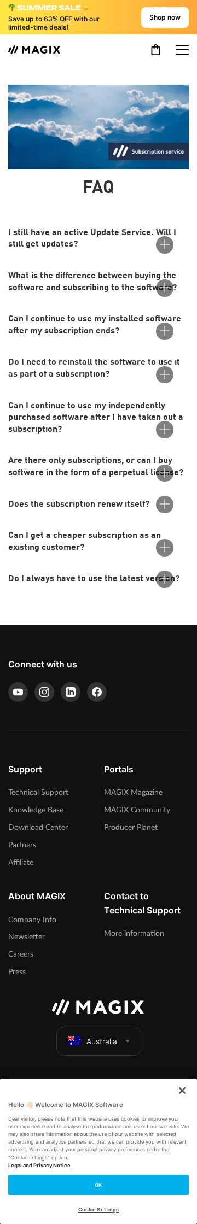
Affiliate (20, 862)
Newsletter (26, 937)
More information (134, 933)
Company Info (32, 920)
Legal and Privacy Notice (39, 1165)
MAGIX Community (137, 810)
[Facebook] (97, 692)
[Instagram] (44, 692)
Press (17, 972)
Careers (20, 954)
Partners (22, 845)
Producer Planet (131, 827)
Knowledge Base (35, 810)
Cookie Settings (98, 1210)
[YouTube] (18, 692)
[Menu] (182, 49)
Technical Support (38, 792)
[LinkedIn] (70, 692)
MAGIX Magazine (133, 792)
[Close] (182, 1091)
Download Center (38, 827)
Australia (101, 1041)
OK (98, 1185)
